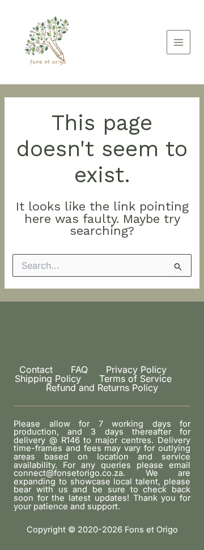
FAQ (79, 369)
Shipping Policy (48, 378)
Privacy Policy (136, 369)
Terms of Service (135, 378)
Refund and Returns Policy (102, 387)
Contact (36, 369)
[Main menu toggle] (178, 42)
